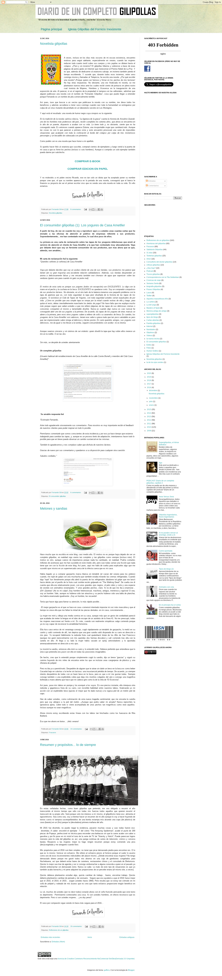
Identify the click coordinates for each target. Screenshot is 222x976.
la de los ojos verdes (154, 362)
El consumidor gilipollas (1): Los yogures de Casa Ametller (82, 225)
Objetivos (150, 332)
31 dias (149, 253)
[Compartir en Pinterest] (101, 209)
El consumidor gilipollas (57, 496)
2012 (149, 420)
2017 (149, 384)
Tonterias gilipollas (154, 256)
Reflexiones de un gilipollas (59, 930)
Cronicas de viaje (153, 280)
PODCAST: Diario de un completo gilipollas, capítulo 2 (160, 482)
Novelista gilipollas (53, 43)
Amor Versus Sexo (166, 497)
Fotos (148, 348)
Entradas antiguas (126, 937)
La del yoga (151, 305)
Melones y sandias (53, 508)
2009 (149, 431)
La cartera (150, 302)
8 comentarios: (76, 209)
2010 (149, 427)
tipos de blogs (152, 317)
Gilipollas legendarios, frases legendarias (168, 516)
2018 (149, 380)
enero (151, 405)
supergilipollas (152, 314)
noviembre (153, 398)
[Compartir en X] (96, 209)
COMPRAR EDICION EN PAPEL (88, 168)
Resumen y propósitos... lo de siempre (68, 745)
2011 (149, 424)
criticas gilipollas (153, 265)
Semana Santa (152, 283)
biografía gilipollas (154, 286)
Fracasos (52, 732)
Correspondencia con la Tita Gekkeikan (162, 277)
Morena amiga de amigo (156, 311)
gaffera (107, 970)
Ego (160, 463)
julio (151, 401)
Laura (148, 293)
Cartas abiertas (152, 320)
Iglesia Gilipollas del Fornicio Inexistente (94, 29)
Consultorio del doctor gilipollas (159, 262)
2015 (149, 409)
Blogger (131, 970)
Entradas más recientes (50, 937)
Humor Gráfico (152, 351)
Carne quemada (165, 551)
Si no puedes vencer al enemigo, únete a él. (168, 534)
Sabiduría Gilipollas (154, 249)
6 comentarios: (76, 492)
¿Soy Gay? (151, 268)
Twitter (149, 296)
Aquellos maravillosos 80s (157, 299)
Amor (148, 259)
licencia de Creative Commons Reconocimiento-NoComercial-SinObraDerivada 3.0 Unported (96, 959)
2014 (149, 413)
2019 (149, 377)
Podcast (149, 271)
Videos (149, 335)
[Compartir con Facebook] (98, 209)
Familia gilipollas (153, 323)
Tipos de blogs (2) (166, 569)
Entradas (152, 181)
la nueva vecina (152, 339)
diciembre (153, 390)
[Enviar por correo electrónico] (90, 209)
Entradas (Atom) (58, 942)
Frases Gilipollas (153, 289)
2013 (149, 416)
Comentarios (153, 186)
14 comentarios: (76, 729)
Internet (149, 326)
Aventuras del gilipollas (156, 243)
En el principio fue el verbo (170, 605)
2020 (149, 373)
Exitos (148, 345)
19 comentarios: (76, 926)
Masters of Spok (153, 308)
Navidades (150, 329)
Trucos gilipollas (153, 274)
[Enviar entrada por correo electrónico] (85, 209)
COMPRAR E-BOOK (87, 161)
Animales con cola (166, 587)
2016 (149, 387)
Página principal (51, 29)
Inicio (90, 937)
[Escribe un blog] (93, 209)
